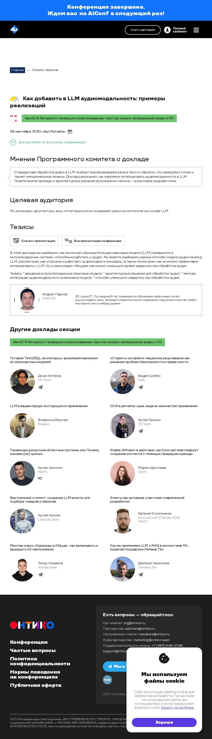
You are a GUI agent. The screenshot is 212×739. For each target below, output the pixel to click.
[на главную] (14, 30)
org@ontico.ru (134, 623)
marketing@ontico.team (151, 640)
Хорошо (164, 722)
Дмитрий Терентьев (153, 563)
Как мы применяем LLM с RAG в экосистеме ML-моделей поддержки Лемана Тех (149, 547)
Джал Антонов (49, 376)
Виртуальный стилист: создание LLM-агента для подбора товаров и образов (50, 500)
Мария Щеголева (152, 468)
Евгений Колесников (154, 514)
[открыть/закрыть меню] (196, 30)
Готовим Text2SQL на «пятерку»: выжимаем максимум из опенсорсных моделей (54, 360)
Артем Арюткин (50, 468)
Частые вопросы (33, 650)
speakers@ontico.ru (154, 634)
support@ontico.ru (117, 651)
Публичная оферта (35, 685)
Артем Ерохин (149, 420)
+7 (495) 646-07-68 (167, 646)
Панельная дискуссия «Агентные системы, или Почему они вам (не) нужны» (54, 452)
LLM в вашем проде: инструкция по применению (49, 406)
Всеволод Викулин (53, 420)
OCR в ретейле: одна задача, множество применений (153, 406)
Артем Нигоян (49, 515)
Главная (17, 70)
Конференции (29, 642)
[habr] (107, 683)
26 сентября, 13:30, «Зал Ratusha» (37, 132)
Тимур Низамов (50, 563)
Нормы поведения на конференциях (35, 675)
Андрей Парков (54, 294)
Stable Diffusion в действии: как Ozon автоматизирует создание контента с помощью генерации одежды (154, 452)
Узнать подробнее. (177, 708)
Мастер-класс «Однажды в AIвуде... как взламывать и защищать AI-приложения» (54, 547)
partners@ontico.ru (140, 629)
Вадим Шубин (149, 376)
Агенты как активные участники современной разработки (147, 500)
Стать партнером (143, 30)
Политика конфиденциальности (40, 661)
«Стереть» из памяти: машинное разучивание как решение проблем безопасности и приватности (150, 360)
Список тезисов (45, 70)
